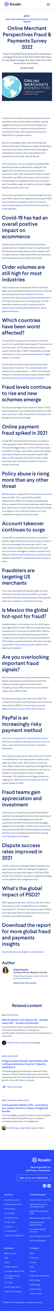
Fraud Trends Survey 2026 (40, 1200)
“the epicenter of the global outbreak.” (27, 378)
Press (32, 1267)
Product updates (11, 1267)
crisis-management (11, 836)
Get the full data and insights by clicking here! (23, 952)
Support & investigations (14, 1236)
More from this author (24, 983)
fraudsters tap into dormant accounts (27, 554)
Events (7, 1262)
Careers (33, 1271)
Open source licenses (13, 1291)
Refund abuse (8, 494)
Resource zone (10, 1253)
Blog (6, 1258)
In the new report (10, 164)
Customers (34, 1258)
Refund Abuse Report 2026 (40, 1218)
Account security (11, 1218)
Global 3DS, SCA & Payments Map (37, 1224)
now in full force (28, 902)
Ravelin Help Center (12, 1287)
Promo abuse (10, 1213)
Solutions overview (12, 1200)
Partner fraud (10, 1222)
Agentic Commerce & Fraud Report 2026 (38, 1206)
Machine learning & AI (18, 19)
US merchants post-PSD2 (24, 594)
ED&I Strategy (35, 1285)
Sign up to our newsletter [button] (33, 1177)
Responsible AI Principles (39, 1276)
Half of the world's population (27, 779)
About (32, 1253)
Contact (33, 1262)
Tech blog (8, 1283)
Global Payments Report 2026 (39, 1212)
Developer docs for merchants (12, 1277)
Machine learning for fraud (40, 1236)
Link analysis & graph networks (38, 1230)
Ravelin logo (12, 4)
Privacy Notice (35, 1294)
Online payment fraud (13, 1204)
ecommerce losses (10, 454)
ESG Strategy (35, 1280)
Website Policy (36, 1289)
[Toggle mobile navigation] (48, 4)
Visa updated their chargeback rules (20, 879)
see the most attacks (32, 541)
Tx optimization (11, 1231)
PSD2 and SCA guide (38, 1241)
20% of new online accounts (21, 644)
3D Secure (9, 1227)
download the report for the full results (19, 205)
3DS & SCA (35, 19)
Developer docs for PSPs (14, 1271)
